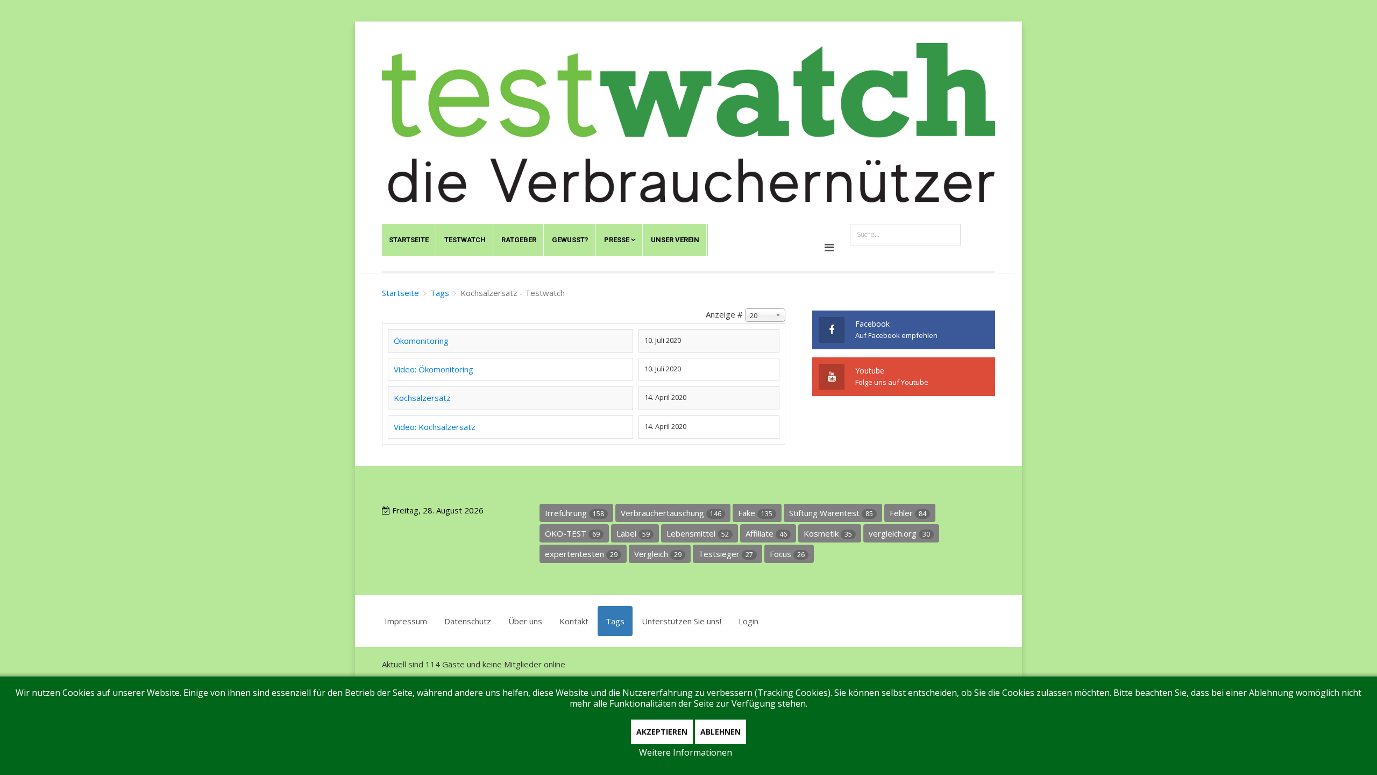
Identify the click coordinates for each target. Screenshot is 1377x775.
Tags (439, 292)
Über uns (525, 621)
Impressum (406, 621)
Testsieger (725, 553)
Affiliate (766, 533)
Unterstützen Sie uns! (681, 621)
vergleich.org (899, 533)
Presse (616, 240)
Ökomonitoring (421, 340)
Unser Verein (675, 240)
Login (748, 621)
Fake (755, 513)
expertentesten (581, 553)
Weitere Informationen (685, 752)
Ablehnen (720, 732)
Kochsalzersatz (422, 397)
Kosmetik (828, 533)
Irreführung (574, 513)
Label (633, 533)
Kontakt (573, 621)
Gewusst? (570, 240)
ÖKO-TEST (572, 533)
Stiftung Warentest (831, 513)
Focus (787, 553)
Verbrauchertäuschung (671, 513)
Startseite (409, 240)
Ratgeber (518, 240)
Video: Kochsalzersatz (434, 426)
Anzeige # (724, 314)
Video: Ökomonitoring (433, 369)
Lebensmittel (697, 533)
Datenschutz (467, 621)
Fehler (908, 513)
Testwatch (465, 240)
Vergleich (658, 553)
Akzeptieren (661, 732)
